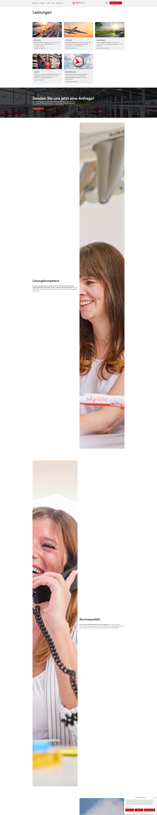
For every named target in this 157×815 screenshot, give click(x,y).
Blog (53, 3)
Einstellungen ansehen (149, 810)
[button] (154, 797)
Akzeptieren (129, 810)
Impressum (146, 812)
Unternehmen (59, 3)
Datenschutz (141, 812)
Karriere (48, 3)
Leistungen (42, 3)
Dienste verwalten (129, 806)
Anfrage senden (115, 3)
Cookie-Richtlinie (136, 812)
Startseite (34, 3)
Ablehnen (139, 810)
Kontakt (107, 3)
